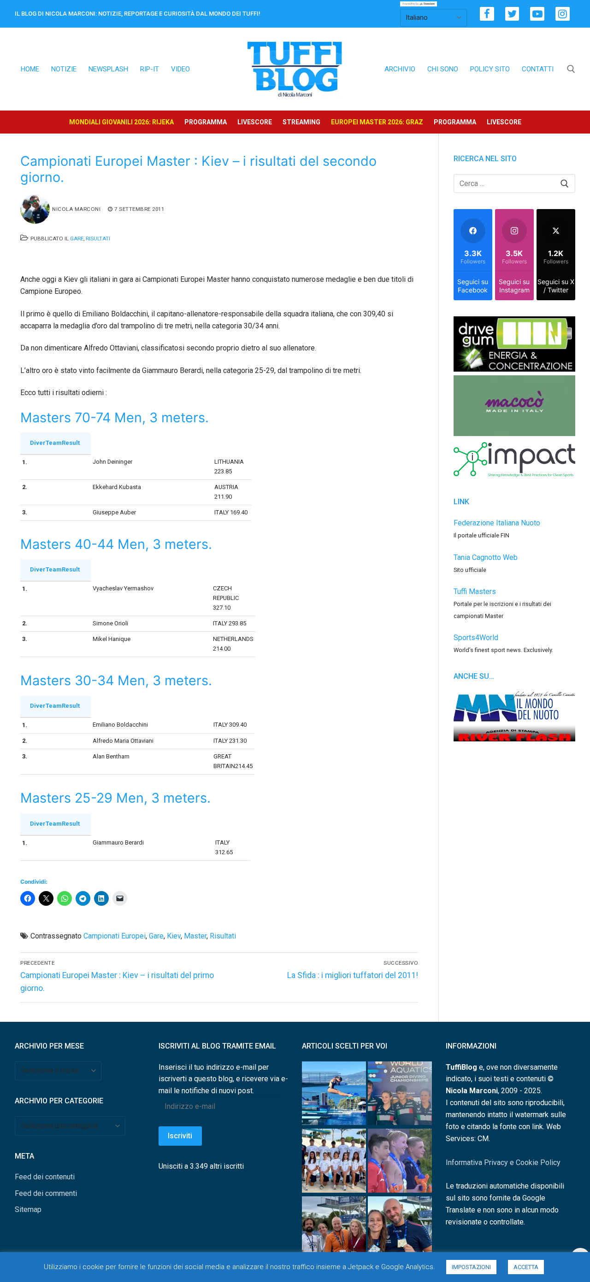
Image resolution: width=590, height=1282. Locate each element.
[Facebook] (487, 14)
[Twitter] (512, 14)
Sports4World (476, 637)
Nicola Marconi (76, 209)
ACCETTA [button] (525, 1267)
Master (195, 936)
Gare (76, 238)
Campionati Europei (114, 936)
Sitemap (28, 1209)
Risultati (98, 238)
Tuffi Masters (475, 591)
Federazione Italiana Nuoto (497, 523)
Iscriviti (180, 1135)
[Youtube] (537, 14)
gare (156, 936)
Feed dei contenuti (45, 1176)
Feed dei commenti (46, 1193)
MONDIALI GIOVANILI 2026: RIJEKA (121, 122)
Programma (205, 122)
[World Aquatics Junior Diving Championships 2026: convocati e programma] (334, 1162)
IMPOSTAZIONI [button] (471, 1267)
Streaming (301, 122)
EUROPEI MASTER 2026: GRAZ (377, 122)
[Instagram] (562, 14)
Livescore (254, 122)
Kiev (174, 936)
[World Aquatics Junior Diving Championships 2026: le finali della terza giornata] (400, 1162)
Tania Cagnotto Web (486, 557)
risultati (223, 936)
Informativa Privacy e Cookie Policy (503, 1162)
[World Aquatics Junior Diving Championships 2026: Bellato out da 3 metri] (334, 1095)
